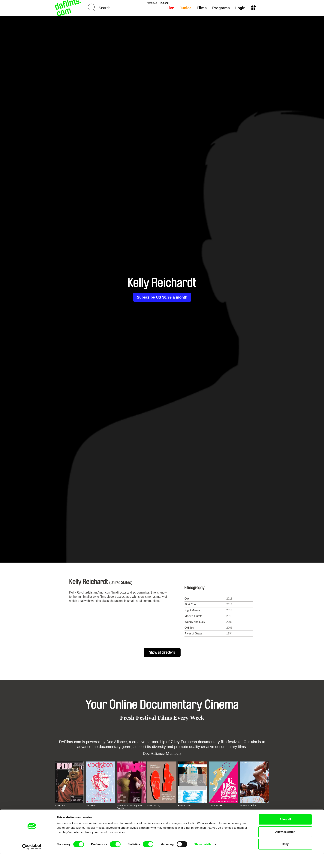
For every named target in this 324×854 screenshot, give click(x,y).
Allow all (285, 819)
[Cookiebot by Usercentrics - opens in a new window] (31, 846)
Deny (285, 844)
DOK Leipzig (153, 805)
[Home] (68, 8)
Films (202, 8)
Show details (202, 844)
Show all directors (162, 652)
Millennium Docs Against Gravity (129, 807)
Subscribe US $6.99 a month (162, 297)
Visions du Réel (248, 805)
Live (170, 8)
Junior (185, 8)
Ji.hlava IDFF (215, 805)
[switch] (115, 844)
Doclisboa (91, 805)
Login (240, 8)
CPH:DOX (60, 805)
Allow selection (285, 831)
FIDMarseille (184, 805)
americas (152, 3)
